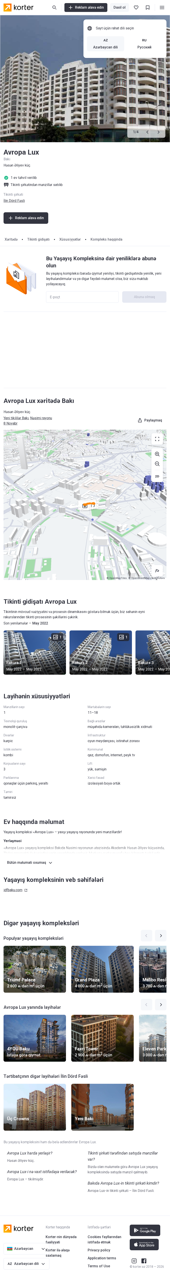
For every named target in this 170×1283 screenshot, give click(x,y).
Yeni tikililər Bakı (16, 418)
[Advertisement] (85, 350)
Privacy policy (99, 1250)
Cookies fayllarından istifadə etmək (104, 1239)
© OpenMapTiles (116, 578)
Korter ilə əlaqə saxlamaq (58, 1253)
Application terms (102, 1258)
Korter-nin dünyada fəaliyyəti (61, 1239)
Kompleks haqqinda (106, 239)
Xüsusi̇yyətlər (70, 239)
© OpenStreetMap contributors (146, 578)
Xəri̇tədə (11, 239)
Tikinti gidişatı (38, 239)
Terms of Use (99, 1266)
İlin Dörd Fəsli (14, 201)
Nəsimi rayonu (41, 418)
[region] (85, 505)
